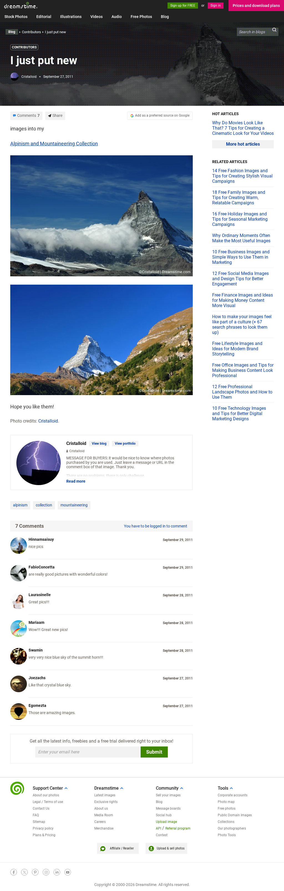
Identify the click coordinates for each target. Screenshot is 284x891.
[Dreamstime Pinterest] (35, 872)
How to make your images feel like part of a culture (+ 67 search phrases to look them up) (242, 324)
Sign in (216, 5)
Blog (165, 16)
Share (57, 115)
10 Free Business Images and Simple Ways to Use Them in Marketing (241, 257)
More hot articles (243, 144)
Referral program (178, 828)
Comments (28, 115)
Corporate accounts (232, 795)
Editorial (43, 16)
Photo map (226, 802)
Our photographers (232, 828)
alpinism (20, 505)
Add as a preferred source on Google (162, 115)
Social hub (164, 815)
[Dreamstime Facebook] (13, 872)
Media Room (103, 815)
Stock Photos (15, 16)
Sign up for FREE (182, 5)
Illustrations (71, 16)
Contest (162, 835)
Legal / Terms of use (48, 802)
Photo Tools (227, 835)
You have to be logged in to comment (155, 526)
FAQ (36, 815)
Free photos (226, 808)
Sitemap (39, 822)
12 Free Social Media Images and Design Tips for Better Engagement (240, 279)
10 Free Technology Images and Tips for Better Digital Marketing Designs (239, 413)
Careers (100, 822)
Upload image (166, 822)
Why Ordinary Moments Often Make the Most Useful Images (241, 238)
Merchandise (103, 828)
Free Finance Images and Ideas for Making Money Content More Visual (242, 300)
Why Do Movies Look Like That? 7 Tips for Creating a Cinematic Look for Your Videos (243, 128)
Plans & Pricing (44, 835)
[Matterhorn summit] (101, 339)
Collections (226, 822)
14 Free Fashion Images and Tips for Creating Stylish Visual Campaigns (242, 176)
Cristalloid (29, 77)
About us (101, 808)
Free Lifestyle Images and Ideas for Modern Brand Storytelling (237, 349)
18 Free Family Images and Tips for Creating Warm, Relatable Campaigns (238, 197)
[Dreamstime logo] (17, 788)
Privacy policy (43, 828)
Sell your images (168, 795)
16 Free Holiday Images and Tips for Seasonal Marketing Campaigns (240, 219)
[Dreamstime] (20, 5)
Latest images (104, 795)
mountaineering (74, 505)
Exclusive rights (106, 802)
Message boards (168, 808)
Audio (116, 16)
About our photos (46, 795)
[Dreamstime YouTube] (67, 872)
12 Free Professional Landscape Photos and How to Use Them (242, 392)
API (158, 828)
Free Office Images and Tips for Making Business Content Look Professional (242, 370)
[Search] (274, 32)
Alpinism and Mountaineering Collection (54, 143)
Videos (96, 16)
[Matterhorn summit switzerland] (101, 215)
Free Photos (141, 16)
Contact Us (41, 808)
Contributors (24, 47)
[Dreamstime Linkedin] (57, 872)
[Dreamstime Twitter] (24, 872)
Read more (75, 481)
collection (44, 505)
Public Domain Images (235, 815)
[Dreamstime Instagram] (46, 872)
